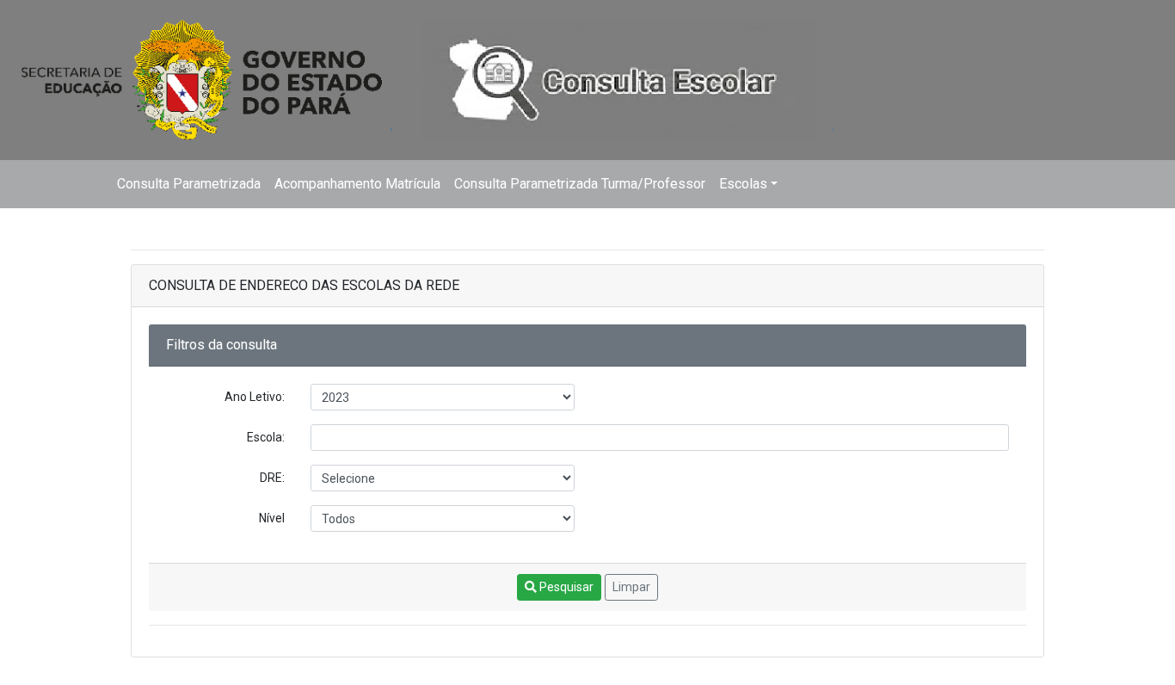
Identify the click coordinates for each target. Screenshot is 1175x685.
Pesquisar (565, 587)
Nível (272, 518)
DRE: (272, 477)
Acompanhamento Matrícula (357, 184)
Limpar (631, 587)
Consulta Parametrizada (189, 184)
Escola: (266, 437)
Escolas (743, 184)
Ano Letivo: (255, 397)
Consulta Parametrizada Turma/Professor (579, 184)
